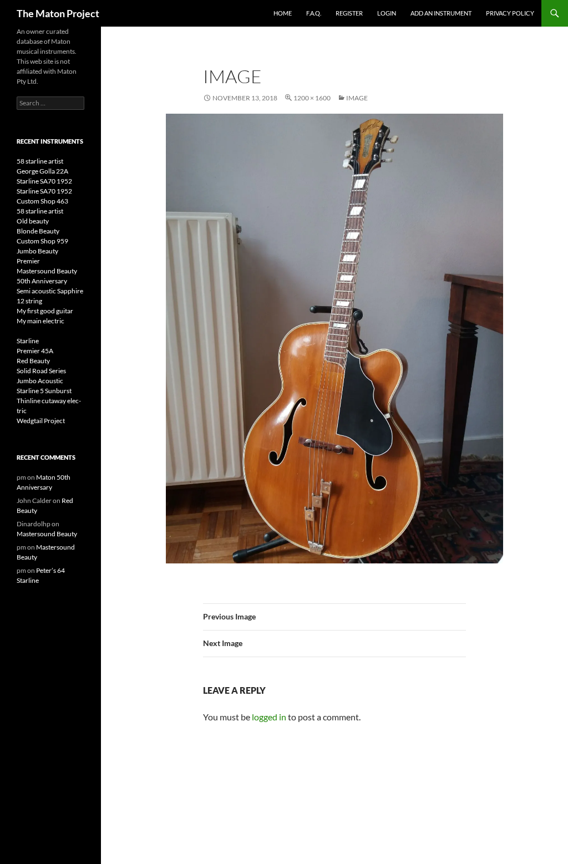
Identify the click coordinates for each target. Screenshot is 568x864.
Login (386, 13)
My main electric (40, 321)
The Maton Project (58, 13)
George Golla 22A (42, 171)
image (357, 98)
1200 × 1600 (312, 98)
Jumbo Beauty (37, 251)
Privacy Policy (510, 13)
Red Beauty (33, 361)
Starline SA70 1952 (44, 181)
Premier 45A (35, 351)
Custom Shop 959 (42, 241)
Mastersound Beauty (47, 271)
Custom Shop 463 (42, 201)
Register (349, 13)
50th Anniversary (42, 281)
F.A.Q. (313, 13)
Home (282, 13)
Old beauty (33, 221)
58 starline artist (40, 161)
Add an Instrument (440, 13)
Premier (28, 261)
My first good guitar (45, 311)
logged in (269, 716)
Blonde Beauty (38, 231)
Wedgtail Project (41, 420)
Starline (28, 341)
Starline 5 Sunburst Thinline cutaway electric (49, 401)
